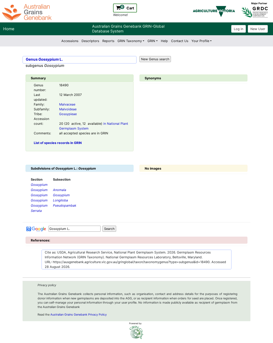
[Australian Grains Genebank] (27, 12)
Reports (108, 41)
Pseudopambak (64, 205)
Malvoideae (68, 109)
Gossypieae (68, 114)
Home (8, 28)
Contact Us (179, 41)
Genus (32, 59)
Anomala (59, 190)
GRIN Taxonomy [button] (130, 41)
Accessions (69, 41)
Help (164, 41)
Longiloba (60, 200)
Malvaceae (67, 104)
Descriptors (90, 41)
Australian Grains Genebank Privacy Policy (78, 314)
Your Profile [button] (200, 41)
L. (50, 59)
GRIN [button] (151, 41)
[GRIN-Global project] (136, 332)
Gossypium (39, 185)
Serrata (36, 211)
